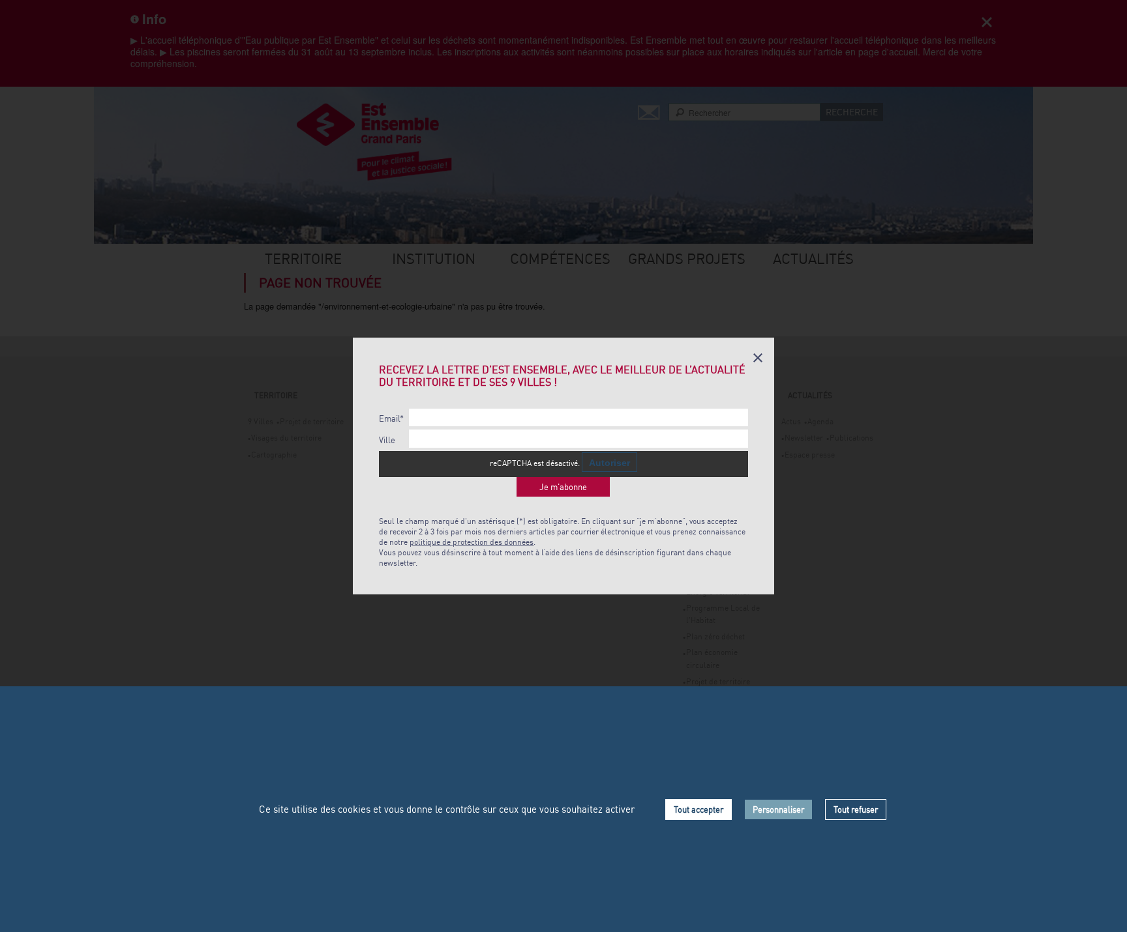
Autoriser (609, 463)
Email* (391, 419)
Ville (387, 440)
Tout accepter (698, 809)
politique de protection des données (471, 542)
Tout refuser (856, 809)
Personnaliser (778, 809)
